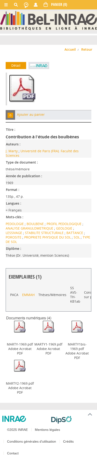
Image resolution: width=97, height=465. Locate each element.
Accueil (70, 49)
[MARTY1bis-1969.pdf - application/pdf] (77, 326)
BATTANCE (75, 232)
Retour (86, 49)
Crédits (68, 441)
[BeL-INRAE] (48, 20)
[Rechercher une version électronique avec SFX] (38, 65)
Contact (13, 453)
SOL (77, 237)
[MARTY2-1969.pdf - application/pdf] (19, 365)
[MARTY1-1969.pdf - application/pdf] (48, 326)
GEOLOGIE (64, 228)
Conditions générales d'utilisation (31, 441)
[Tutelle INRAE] (24, 419)
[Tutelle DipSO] (72, 420)
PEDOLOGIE (15, 224)
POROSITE (14, 237)
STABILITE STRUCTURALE (45, 232)
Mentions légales (47, 430)
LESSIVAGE (14, 232)
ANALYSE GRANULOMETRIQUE (30, 228)
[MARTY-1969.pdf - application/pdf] (19, 326)
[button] (10, 115)
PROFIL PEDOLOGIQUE (64, 224)
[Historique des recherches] (26, 4)
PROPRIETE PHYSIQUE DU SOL (48, 237)
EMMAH (28, 294)
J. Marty (12, 151)
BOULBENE (36, 224)
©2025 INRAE (17, 430)
